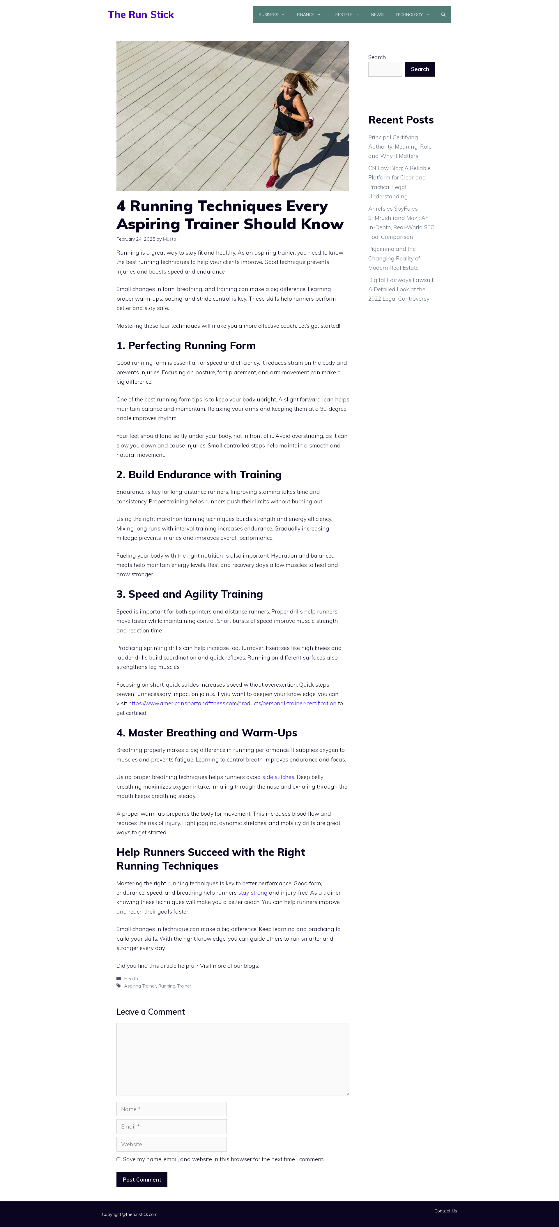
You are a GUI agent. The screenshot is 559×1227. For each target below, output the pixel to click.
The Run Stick (141, 14)
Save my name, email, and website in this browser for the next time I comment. (223, 1159)
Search (377, 57)
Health (131, 978)
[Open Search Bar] (443, 14)
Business (268, 14)
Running (166, 986)
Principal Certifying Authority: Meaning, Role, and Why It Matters (400, 147)
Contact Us (445, 1211)
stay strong (253, 892)
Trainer (184, 986)
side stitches (278, 776)
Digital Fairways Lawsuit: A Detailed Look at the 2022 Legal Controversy (401, 289)
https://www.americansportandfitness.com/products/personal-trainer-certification (232, 703)
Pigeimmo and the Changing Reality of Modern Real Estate (394, 258)
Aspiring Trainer (140, 986)
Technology (409, 14)
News (377, 14)
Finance (305, 14)
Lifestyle (343, 14)
